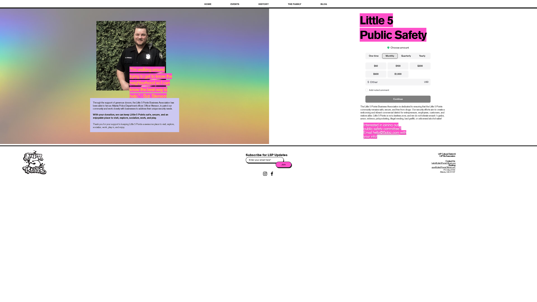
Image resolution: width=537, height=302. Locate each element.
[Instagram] (265, 173)
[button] (242, 4)
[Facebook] (272, 173)
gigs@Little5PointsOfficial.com (444, 167)
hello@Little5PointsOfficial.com (444, 163)
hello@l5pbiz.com (386, 132)
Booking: (452, 165)
